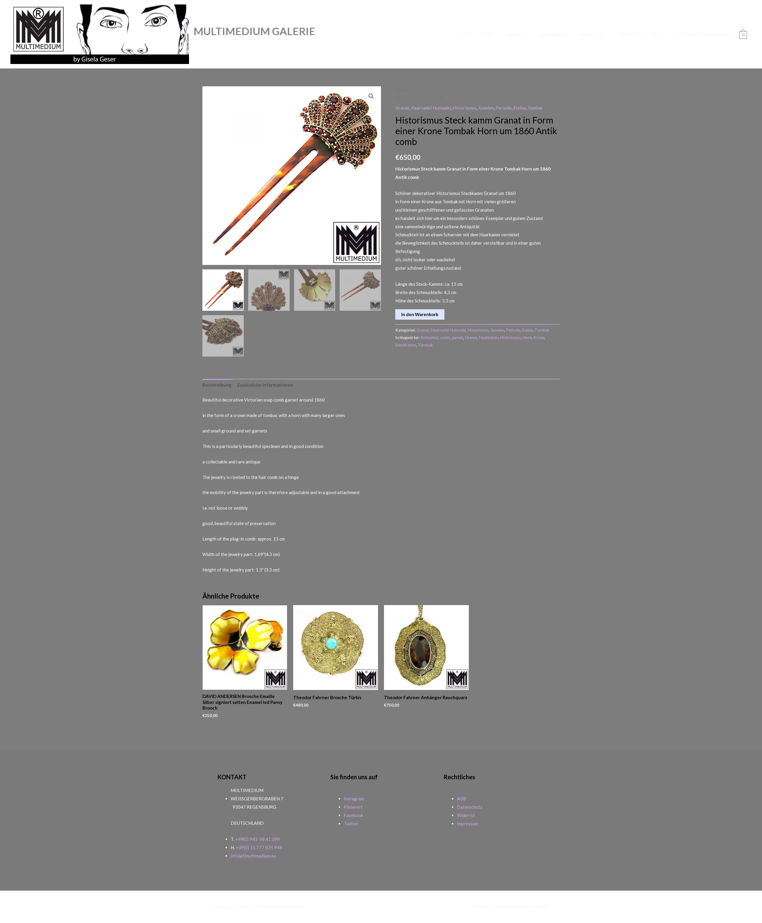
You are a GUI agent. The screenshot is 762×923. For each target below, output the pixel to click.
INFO (657, 34)
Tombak (430, 90)
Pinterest (353, 807)
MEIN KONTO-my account (703, 34)
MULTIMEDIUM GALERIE (254, 31)
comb (445, 337)
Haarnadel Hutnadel (431, 107)
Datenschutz (469, 807)
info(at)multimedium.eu (253, 855)
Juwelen (515, 34)
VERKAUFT (631, 34)
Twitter (351, 823)
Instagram (354, 798)
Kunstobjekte (551, 34)
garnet (457, 337)
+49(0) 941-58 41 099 (257, 839)
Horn (527, 337)
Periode (503, 107)
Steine (519, 107)
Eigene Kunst (592, 34)
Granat (402, 107)
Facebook (353, 815)
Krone (538, 337)
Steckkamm (405, 345)
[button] (371, 96)
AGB (461, 798)
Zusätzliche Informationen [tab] (265, 385)
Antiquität (429, 337)
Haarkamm (488, 337)
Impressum (467, 823)
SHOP (487, 34)
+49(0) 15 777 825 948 (259, 847)
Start (400, 90)
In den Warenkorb (419, 314)
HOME (465, 34)
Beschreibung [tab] (217, 385)
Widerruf (466, 815)
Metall (413, 90)
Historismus (464, 107)
